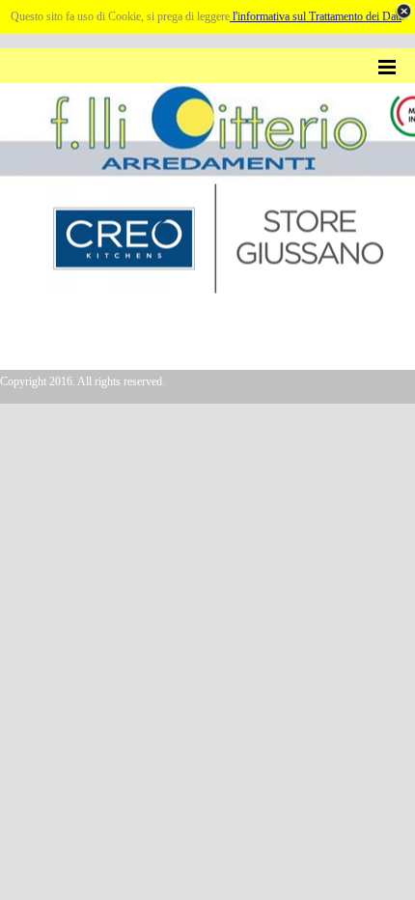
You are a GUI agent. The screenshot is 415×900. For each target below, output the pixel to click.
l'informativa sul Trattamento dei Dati (315, 16)
